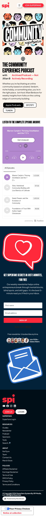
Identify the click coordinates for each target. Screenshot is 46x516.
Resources (7, 424)
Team (4, 454)
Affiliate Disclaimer (9, 469)
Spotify (30, 105)
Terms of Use (7, 475)
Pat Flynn (6, 451)
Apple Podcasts (13, 105)
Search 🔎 (6, 443)
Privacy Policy (7, 481)
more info (19, 180)
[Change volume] (39, 157)
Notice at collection (12, 513)
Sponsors (6, 437)
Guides (5, 428)
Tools (4, 440)
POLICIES (6, 466)
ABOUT (5, 448)
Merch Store (7, 460)
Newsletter (6, 430)
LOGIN (21, 411)
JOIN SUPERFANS (33, 5)
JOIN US (8, 411)
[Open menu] (19, 5)
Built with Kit (23, 327)
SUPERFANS (7, 416)
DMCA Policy (7, 478)
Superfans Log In (9, 419)
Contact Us (6, 457)
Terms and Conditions (11, 484)
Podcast (5, 434)
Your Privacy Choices (20, 508)
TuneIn (9, 110)
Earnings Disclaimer (10, 472)
